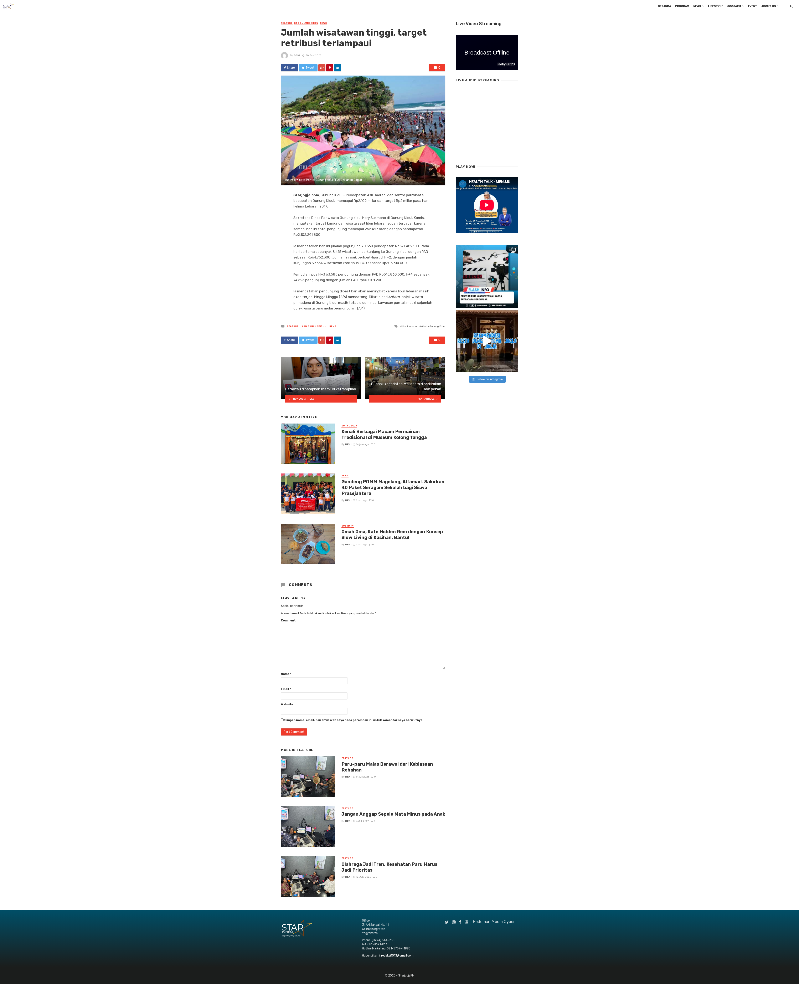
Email (286, 689)
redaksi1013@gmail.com (397, 955)
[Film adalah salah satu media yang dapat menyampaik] (487, 276)
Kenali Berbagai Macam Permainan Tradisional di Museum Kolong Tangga (384, 434)
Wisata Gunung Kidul (433, 326)
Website (287, 704)
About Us (768, 6)
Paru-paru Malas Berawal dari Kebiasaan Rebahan (387, 767)
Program (682, 6)
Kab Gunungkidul (306, 23)
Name (286, 674)
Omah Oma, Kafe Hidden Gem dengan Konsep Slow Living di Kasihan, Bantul (392, 534)
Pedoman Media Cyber (494, 921)
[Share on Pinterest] (329, 67)
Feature (287, 23)
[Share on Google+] (321, 67)
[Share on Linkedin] (337, 67)
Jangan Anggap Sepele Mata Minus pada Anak (393, 814)
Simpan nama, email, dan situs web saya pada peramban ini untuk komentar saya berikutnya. (353, 720)
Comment (288, 620)
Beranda (664, 6)
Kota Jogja (349, 426)
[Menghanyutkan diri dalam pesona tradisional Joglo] (487, 341)
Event (752, 6)
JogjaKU (734, 6)
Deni (297, 55)
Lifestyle (715, 6)
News (697, 6)
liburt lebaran (410, 326)
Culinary (347, 526)
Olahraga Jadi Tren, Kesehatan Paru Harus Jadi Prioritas (389, 867)
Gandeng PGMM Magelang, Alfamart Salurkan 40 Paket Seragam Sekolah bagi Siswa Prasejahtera (392, 487)
